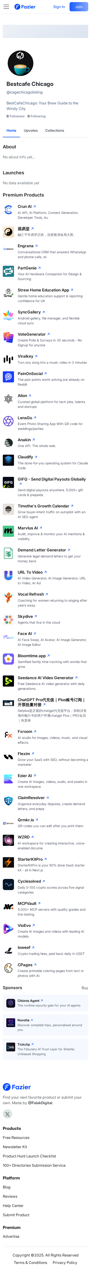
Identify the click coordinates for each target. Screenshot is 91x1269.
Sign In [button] (59, 6)
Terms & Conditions (30, 1262)
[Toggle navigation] (8, 7)
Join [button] (79, 6)
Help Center (13, 1205)
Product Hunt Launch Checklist (29, 1156)
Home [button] (11, 130)
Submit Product (16, 1215)
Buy (85, 987)
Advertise (11, 1236)
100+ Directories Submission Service (34, 1165)
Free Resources (16, 1137)
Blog (6, 1187)
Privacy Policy (65, 1262)
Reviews (10, 1196)
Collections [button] (54, 130)
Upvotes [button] (31, 130)
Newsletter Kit (15, 1146)
